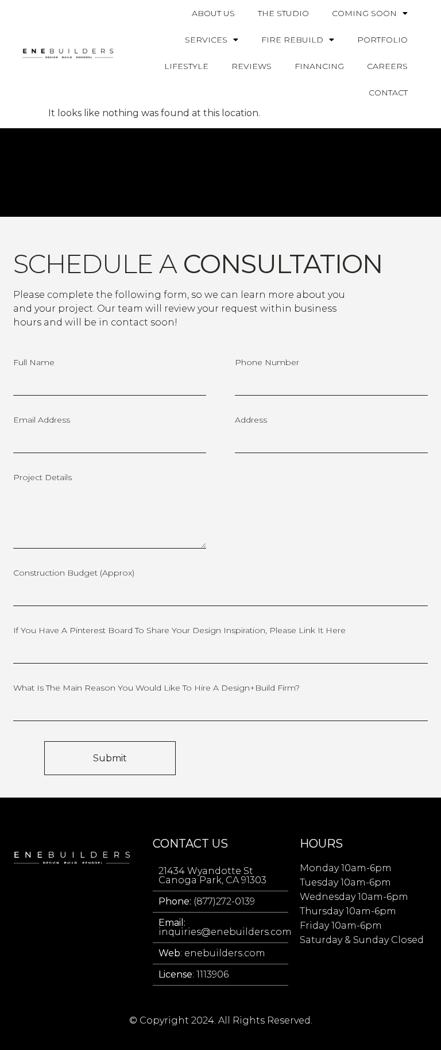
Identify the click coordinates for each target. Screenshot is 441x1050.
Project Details (42, 477)
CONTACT (388, 92)
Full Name (34, 362)
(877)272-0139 (206, 901)
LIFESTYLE (186, 66)
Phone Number (267, 362)
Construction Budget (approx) (73, 573)
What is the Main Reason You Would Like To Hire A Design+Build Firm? (156, 688)
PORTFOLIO (382, 40)
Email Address (41, 420)
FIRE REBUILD (292, 40)
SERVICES (206, 40)
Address (251, 420)
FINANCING (319, 66)
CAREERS (387, 66)
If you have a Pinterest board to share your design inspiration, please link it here (179, 630)
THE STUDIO (283, 13)
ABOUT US (213, 13)
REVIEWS (251, 66)
